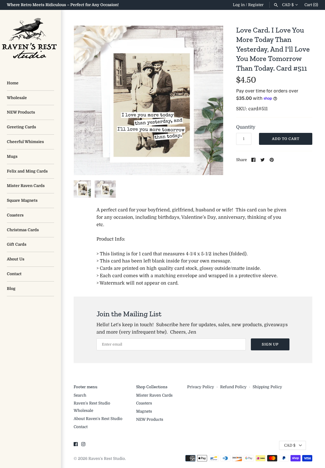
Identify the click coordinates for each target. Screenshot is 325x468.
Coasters (15, 215)
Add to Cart (285, 139)
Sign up (270, 344)
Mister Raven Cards (26, 185)
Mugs (12, 156)
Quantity (245, 127)
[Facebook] (76, 445)
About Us (15, 259)
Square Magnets (22, 200)
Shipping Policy (267, 387)
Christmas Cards (23, 230)
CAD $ (288, 5)
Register (256, 5)
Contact (14, 274)
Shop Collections (151, 386)
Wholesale (17, 98)
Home (13, 83)
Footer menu (85, 386)
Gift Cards (16, 244)
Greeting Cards (21, 127)
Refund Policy (233, 387)
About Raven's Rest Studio (98, 418)
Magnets (144, 411)
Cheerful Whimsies (25, 141)
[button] (212, 100)
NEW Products (21, 112)
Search (80, 395)
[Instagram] (83, 445)
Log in (239, 5)
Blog (11, 288)
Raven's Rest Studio (106, 458)
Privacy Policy (200, 387)
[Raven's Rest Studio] (30, 40)
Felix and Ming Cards (27, 171)
